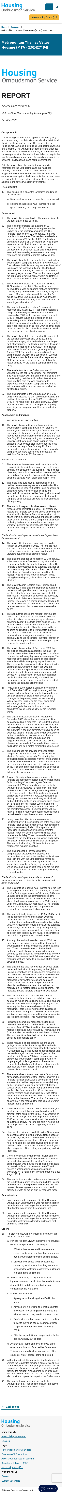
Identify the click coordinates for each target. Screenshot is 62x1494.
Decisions (15, 27)
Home (4, 27)
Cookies (5, 1441)
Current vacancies (10, 1480)
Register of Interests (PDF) (15, 1463)
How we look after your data (16, 1449)
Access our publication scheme (17, 1458)
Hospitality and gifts (12, 1467)
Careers (5, 1476)
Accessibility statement (13, 1436)
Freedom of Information (14, 1454)
